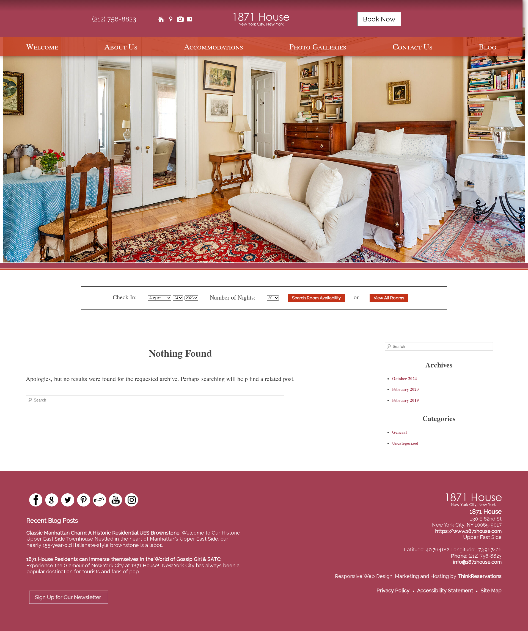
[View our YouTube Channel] (115, 500)
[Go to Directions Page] (170, 19)
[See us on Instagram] (131, 500)
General (399, 432)
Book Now (379, 19)
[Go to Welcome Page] (161, 19)
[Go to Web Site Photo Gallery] (180, 19)
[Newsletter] (68, 605)
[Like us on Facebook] (35, 500)
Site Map (491, 590)
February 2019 (405, 400)
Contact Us (413, 46)
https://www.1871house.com (468, 531)
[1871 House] (261, 19)
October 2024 (404, 378)
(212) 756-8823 (114, 19)
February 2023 (405, 389)
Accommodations (213, 46)
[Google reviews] (51, 500)
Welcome (42, 46)
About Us (121, 46)
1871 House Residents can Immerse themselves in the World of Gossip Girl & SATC (123, 559)
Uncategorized (405, 443)
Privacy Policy (392, 590)
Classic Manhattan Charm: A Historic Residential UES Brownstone (103, 533)
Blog (487, 46)
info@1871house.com (477, 562)
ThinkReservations (480, 576)
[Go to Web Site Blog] (189, 19)
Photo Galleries (317, 46)
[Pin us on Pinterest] (83, 500)
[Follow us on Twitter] (67, 500)
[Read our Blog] (99, 500)
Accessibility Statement (445, 590)
